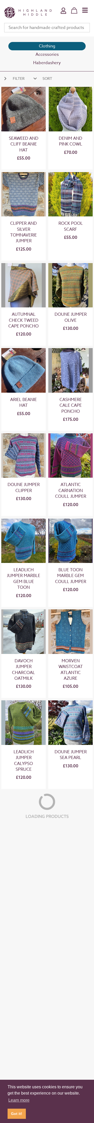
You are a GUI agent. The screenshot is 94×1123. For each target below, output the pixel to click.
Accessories (47, 54)
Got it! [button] (16, 1114)
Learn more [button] (19, 1100)
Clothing (47, 46)
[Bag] (74, 10)
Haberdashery (47, 63)
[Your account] (63, 14)
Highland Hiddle (28, 12)
